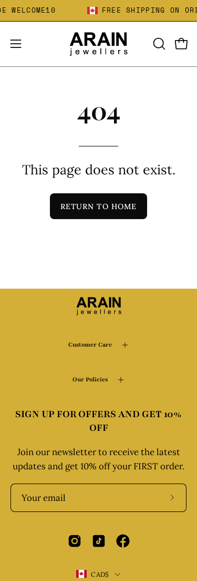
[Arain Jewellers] (99, 43)
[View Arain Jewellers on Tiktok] (99, 541)
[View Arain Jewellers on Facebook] (123, 541)
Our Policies (90, 379)
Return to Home (98, 206)
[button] (158, 43)
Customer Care (90, 345)
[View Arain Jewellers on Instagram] (74, 541)
